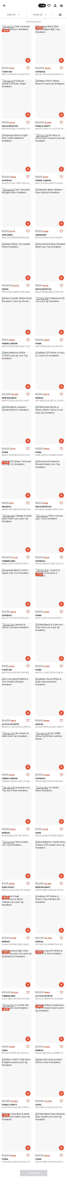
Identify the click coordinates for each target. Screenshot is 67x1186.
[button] (4, 5)
